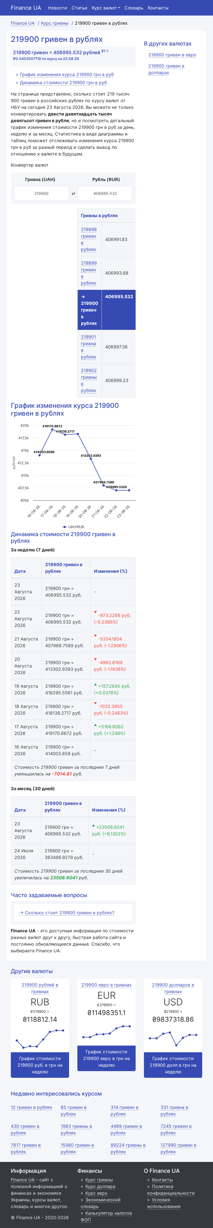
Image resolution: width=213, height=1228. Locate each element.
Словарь (134, 8)
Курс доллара (100, 1186)
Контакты (158, 8)
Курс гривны (99, 1179)
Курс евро (96, 1193)
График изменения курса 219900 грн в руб (67, 74)
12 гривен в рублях (31, 1107)
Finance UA (26, 7)
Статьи (79, 8)
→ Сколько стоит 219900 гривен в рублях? (66, 912)
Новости (57, 8)
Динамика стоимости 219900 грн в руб (63, 82)
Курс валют (104, 8)
